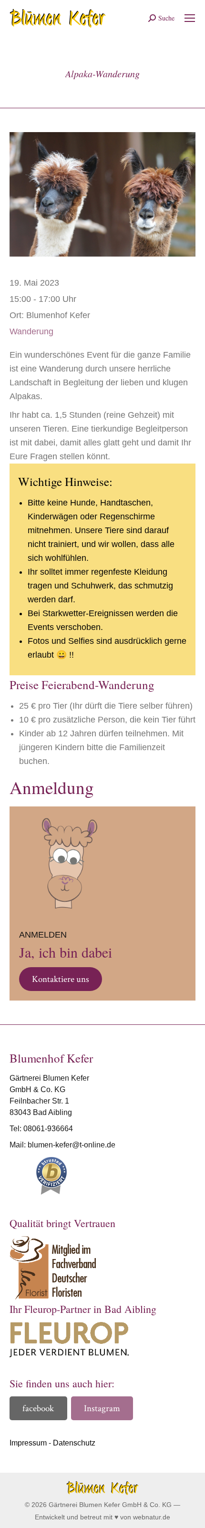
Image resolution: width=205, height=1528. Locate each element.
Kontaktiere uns (60, 979)
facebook (38, 1408)
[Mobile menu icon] (189, 18)
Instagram (102, 1408)
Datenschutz (74, 1443)
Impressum (28, 1443)
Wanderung (31, 331)
